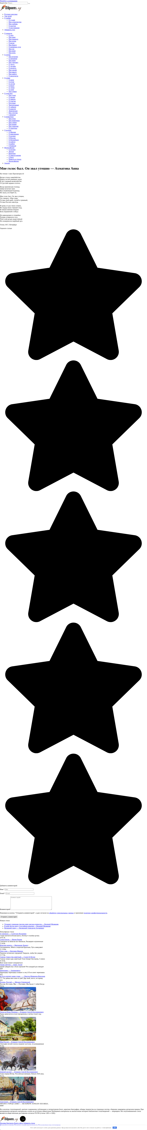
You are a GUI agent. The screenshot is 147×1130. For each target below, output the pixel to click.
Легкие (11, 151)
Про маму (12, 60)
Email (2, 893)
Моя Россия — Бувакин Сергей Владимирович (17, 1042)
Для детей (8, 16)
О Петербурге (14, 140)
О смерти (12, 99)
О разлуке (12, 26)
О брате (11, 86)
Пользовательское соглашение (49, 1125)
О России (12, 138)
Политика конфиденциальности (26, 1125)
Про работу (13, 74)
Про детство (13, 113)
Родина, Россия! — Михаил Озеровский (15, 982)
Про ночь (12, 53)
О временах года (15, 47)
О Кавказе (12, 146)
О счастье (12, 101)
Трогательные (14, 105)
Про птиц (12, 119)
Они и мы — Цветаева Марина (11, 951)
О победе (12, 142)
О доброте (12, 107)
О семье (7, 78)
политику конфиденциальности (95, 913)
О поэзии (12, 150)
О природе (8, 33)
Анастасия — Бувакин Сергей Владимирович (17, 1102)
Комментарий (5, 909)
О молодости (13, 76)
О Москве (12, 132)
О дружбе (12, 66)
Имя (2, 889)
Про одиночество (15, 22)
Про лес (11, 49)
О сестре (12, 84)
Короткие (12, 153)
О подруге (12, 68)
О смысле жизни (15, 155)
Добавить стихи (29, 1123)
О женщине (13, 58)
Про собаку (13, 122)
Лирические (13, 111)
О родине (7, 130)
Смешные (12, 115)
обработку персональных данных (61, 913)
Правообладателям (7, 1125)
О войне (12, 144)
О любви (7, 18)
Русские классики (10, 14)
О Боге (11, 157)
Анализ (7, 163)
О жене (11, 80)
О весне (11, 43)
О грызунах (13, 128)
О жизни (12, 97)
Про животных (14, 120)
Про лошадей (13, 126)
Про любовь (13, 24)
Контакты (10, 1123)
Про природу (13, 39)
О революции (14, 134)
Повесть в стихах (15, 159)
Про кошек (13, 124)
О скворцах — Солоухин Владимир (13, 934)
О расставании (14, 28)
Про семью (13, 91)
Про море (12, 51)
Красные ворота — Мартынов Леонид (14, 945)
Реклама (3, 1123)
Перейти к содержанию (8, 1)
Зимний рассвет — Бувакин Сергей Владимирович (19, 1072)
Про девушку (13, 62)
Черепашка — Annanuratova (10, 970)
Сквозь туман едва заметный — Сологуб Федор (17, 957)
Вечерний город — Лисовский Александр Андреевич (24, 928)
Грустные (12, 103)
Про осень (12, 41)
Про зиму (12, 37)
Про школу (13, 72)
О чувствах (8, 93)
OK (115, 1127)
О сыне (11, 89)
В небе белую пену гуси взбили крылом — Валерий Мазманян (27, 926)
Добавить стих (9, 30)
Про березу (13, 45)
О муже (11, 82)
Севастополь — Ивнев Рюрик (11, 939)
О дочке (12, 88)
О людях (7, 55)
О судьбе (12, 20)
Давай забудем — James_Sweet (11, 965)
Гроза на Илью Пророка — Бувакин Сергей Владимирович (22, 1012)
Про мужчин (13, 57)
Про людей (13, 70)
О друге (11, 64)
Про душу (12, 95)
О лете (11, 35)
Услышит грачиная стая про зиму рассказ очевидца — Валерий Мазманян (31, 924)
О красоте (12, 109)
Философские (9, 148)
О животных (9, 117)
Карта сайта (18, 1123)
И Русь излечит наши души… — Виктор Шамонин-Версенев (22, 976)
